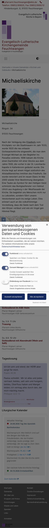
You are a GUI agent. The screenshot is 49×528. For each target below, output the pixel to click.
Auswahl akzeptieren (13, 296)
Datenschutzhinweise (11, 246)
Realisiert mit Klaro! (39, 302)
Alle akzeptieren (37, 296)
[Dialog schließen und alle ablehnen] (47, 223)
